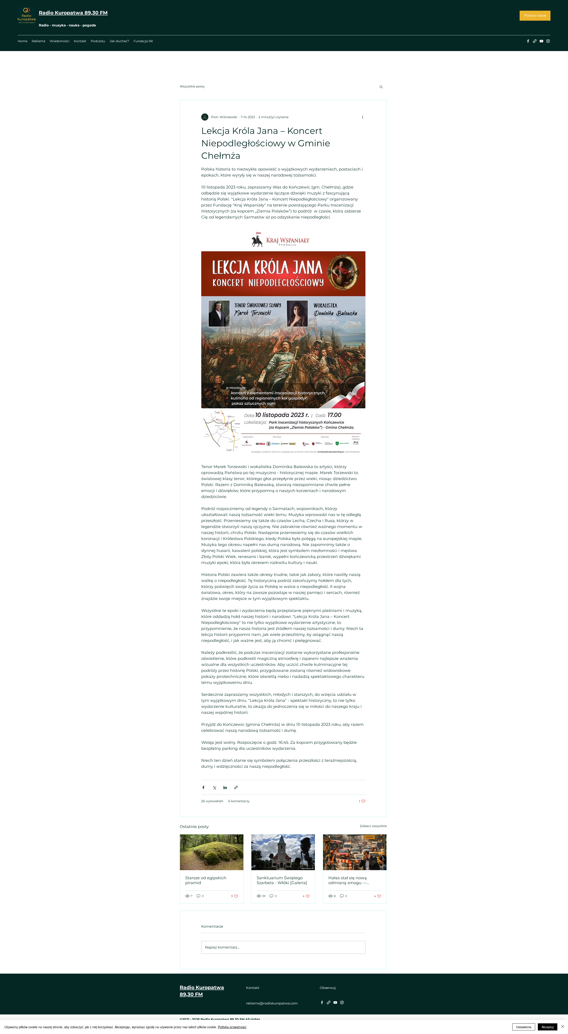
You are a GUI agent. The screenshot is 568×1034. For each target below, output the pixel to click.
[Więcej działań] (362, 117)
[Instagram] (548, 41)
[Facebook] (528, 41)
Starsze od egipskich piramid (205, 880)
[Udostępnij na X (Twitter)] (214, 787)
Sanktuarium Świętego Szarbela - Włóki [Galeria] (282, 880)
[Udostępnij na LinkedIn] (225, 787)
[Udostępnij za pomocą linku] (236, 787)
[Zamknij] (562, 1026)
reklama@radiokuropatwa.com (272, 1003)
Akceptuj (548, 1027)
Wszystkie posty (192, 86)
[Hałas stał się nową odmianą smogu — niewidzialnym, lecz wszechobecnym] (355, 852)
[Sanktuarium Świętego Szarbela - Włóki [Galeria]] (283, 852)
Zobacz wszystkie (373, 826)
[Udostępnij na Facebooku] (203, 787)
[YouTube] (541, 41)
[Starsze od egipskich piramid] (211, 852)
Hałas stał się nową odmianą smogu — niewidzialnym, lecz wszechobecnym (347, 880)
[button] (381, 86)
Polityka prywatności (232, 1027)
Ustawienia (523, 1027)
